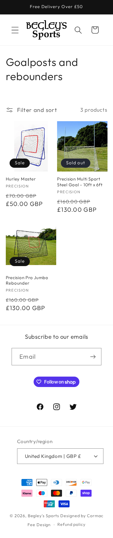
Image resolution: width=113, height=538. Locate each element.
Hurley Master (21, 179)
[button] (15, 30)
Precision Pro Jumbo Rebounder (27, 280)
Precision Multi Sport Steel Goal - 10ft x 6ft (79, 181)
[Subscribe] (93, 357)
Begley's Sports (43, 515)
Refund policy (71, 524)
